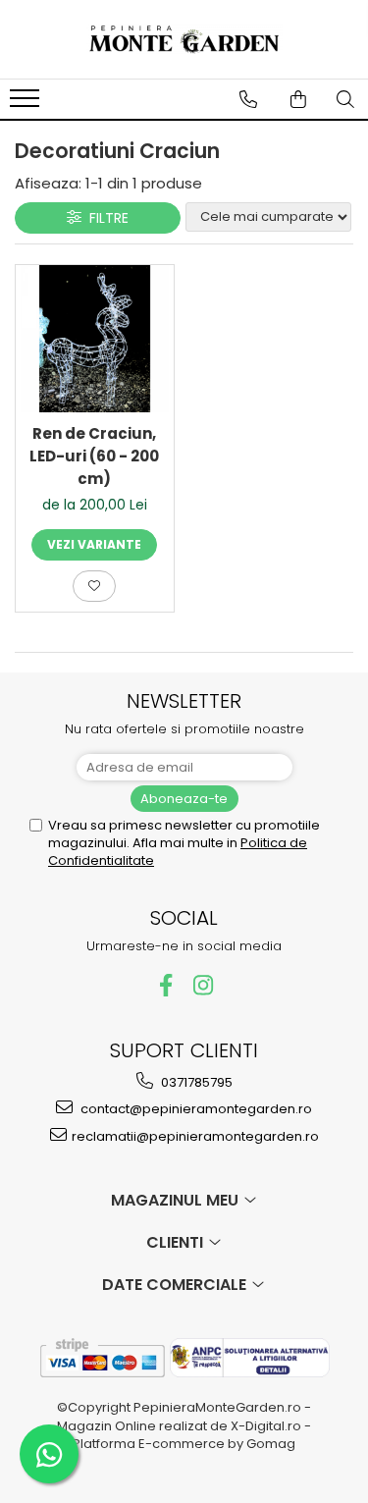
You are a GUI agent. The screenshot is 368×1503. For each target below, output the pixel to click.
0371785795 (195, 1082)
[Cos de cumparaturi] (298, 99)
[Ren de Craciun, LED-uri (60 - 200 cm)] (95, 339)
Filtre (105, 218)
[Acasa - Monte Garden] (184, 39)
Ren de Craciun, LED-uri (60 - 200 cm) (94, 456)
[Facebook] (165, 985)
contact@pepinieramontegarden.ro (195, 1109)
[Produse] (27, 104)
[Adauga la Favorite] (94, 586)
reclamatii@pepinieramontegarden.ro (195, 1136)
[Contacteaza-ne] (248, 99)
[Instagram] (202, 985)
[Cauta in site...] (345, 99)
